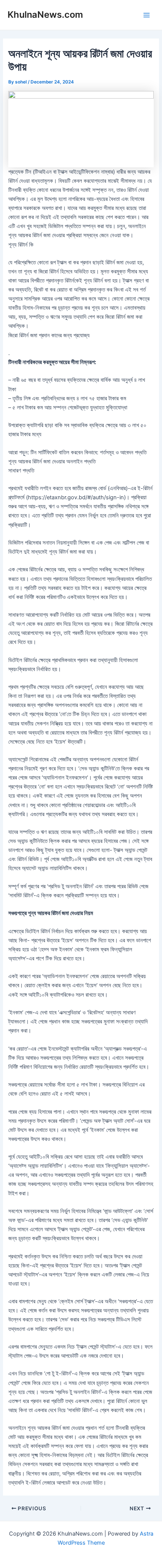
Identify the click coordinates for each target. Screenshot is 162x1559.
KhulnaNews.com (45, 14)
